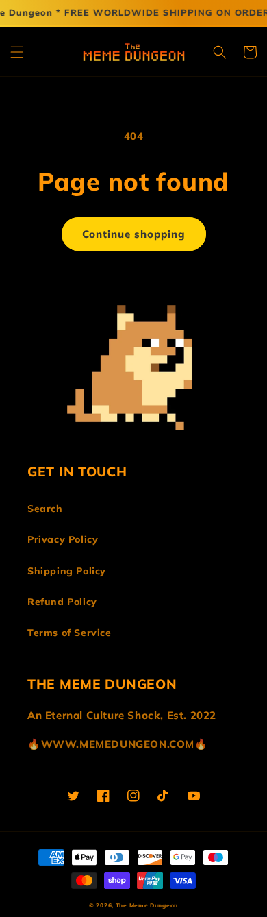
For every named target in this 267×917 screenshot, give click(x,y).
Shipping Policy (66, 571)
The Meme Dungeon (147, 905)
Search (45, 508)
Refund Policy (62, 602)
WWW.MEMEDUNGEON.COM (117, 743)
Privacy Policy (62, 539)
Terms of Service (69, 632)
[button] (17, 52)
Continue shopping (134, 234)
